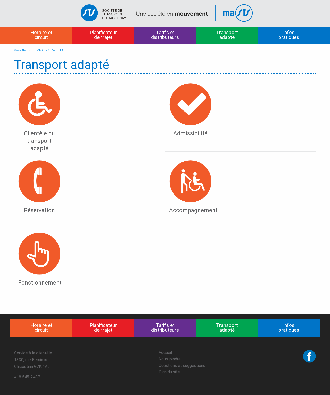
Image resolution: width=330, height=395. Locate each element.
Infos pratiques (288, 34)
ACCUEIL (20, 49)
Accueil (165, 352)
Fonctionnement (40, 282)
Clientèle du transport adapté (39, 141)
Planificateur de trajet (103, 34)
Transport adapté (227, 34)
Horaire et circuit (41, 34)
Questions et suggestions (182, 365)
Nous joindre (170, 359)
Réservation (39, 210)
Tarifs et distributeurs (165, 34)
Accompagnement (193, 210)
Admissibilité (190, 133)
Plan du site (169, 371)
